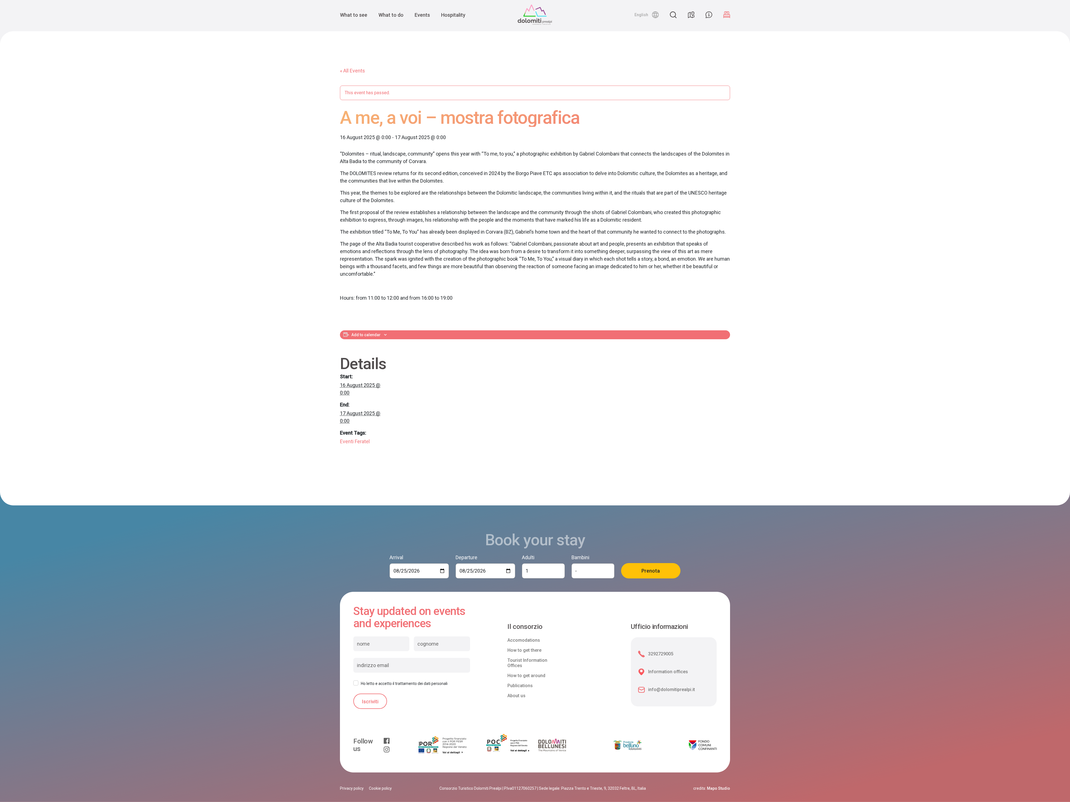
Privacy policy (352, 788)
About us (516, 695)
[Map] (691, 14)
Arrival (396, 557)
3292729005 (660, 653)
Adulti (528, 557)
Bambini (580, 557)
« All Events (352, 71)
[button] (646, 14)
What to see (353, 15)
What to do (390, 15)
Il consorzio (525, 627)
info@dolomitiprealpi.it (671, 689)
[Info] (709, 14)
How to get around (526, 675)
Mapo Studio (718, 788)
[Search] (673, 14)
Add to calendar (366, 335)
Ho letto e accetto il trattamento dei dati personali (404, 683)
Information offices (668, 671)
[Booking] (726, 14)
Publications (520, 685)
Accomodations (523, 640)
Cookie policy (380, 788)
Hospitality (453, 15)
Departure (466, 557)
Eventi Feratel (355, 441)
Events (422, 15)
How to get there (524, 650)
